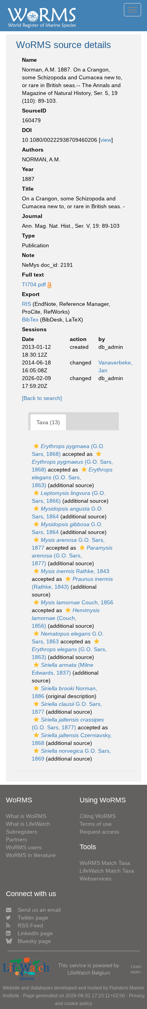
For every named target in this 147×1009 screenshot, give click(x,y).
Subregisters (21, 832)
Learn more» (136, 969)
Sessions (34, 329)
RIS (26, 304)
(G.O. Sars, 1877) (72, 555)
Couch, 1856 (77, 602)
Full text (33, 274)
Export (31, 294)
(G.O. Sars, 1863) (72, 477)
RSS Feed (30, 925)
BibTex (30, 319)
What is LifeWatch (28, 824)
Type (28, 235)
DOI (27, 130)
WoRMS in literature (31, 855)
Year (27, 169)
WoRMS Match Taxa (105, 863)
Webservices (95, 878)
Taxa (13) (48, 422)
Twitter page (33, 917)
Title (28, 189)
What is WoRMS (26, 816)
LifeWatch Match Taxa (107, 871)
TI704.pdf (34, 284)
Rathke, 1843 (75, 571)
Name (29, 60)
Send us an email (39, 910)
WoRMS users (24, 847)
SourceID (34, 110)
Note (28, 255)
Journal (32, 216)
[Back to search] (42, 398)
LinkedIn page (35, 933)
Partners (16, 839)
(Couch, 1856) (66, 618)
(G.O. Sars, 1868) (72, 466)
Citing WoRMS (98, 816)
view (105, 140)
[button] (36, 446)
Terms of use (96, 824)
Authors (33, 149)
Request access (99, 832)
